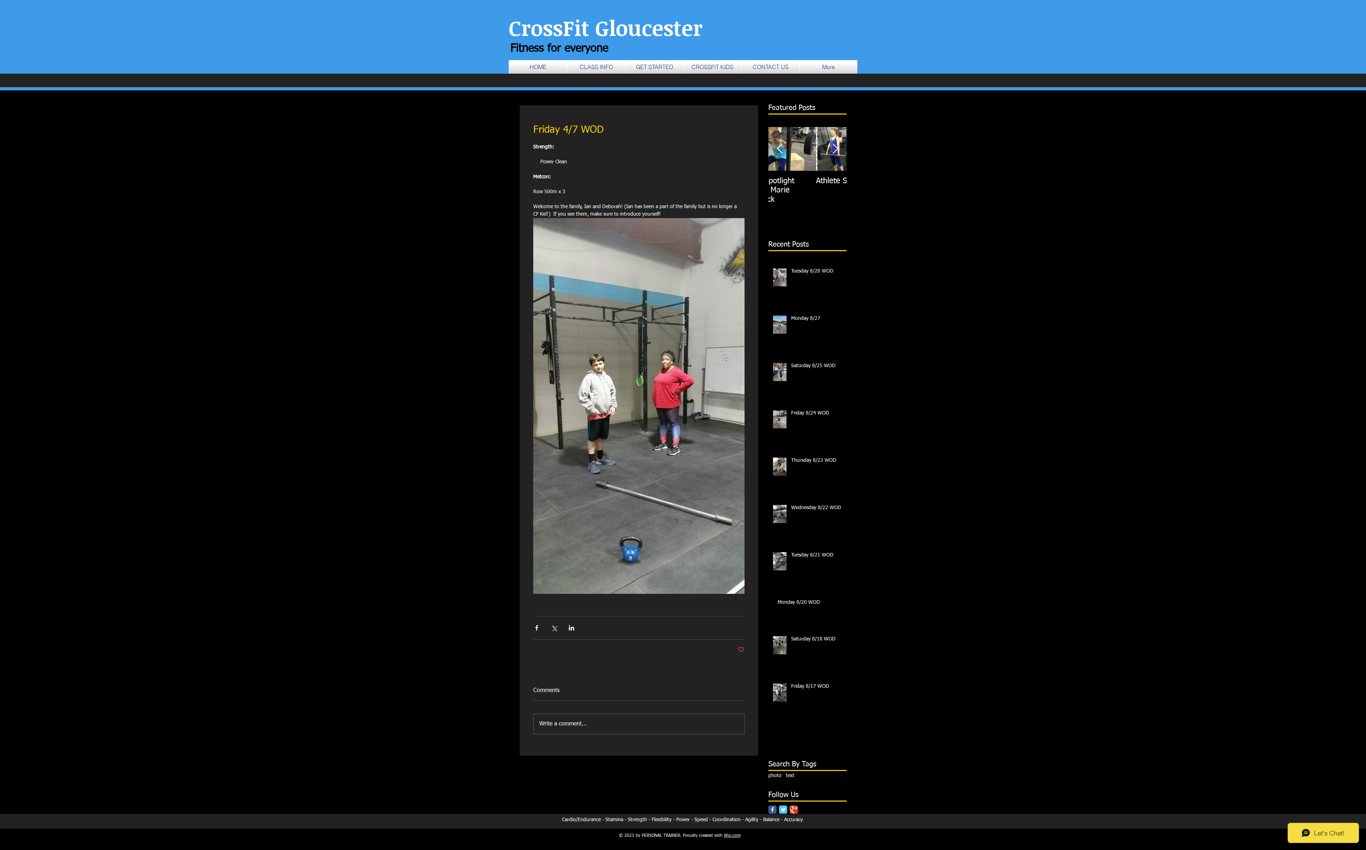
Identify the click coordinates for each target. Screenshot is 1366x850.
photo (775, 775)
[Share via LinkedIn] (571, 627)
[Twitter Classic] (783, 810)
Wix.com (732, 836)
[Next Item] (835, 148)
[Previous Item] (780, 148)
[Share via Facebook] (536, 627)
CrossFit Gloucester (606, 27)
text (790, 775)
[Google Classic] (794, 810)
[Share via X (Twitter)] (554, 627)
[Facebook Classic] (772, 810)
